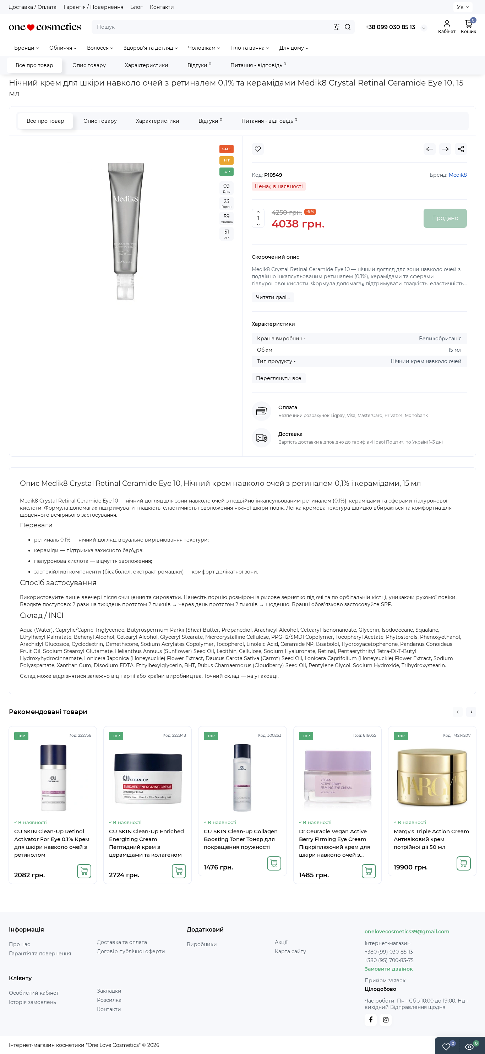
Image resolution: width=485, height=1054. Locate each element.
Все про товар (34, 65)
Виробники (202, 944)
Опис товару (89, 65)
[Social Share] (461, 149)
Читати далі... (273, 297)
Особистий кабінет (34, 993)
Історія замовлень (32, 1002)
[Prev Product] (430, 149)
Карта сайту (290, 951)
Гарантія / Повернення (93, 7)
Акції (281, 942)
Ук (460, 7)
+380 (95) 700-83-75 (389, 960)
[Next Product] (445, 149)
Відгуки (199, 65)
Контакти (162, 7)
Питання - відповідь (258, 65)
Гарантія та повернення (40, 953)
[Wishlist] (258, 149)
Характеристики (146, 65)
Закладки (109, 991)
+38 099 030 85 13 (390, 27)
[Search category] (336, 27)
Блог (136, 7)
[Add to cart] (84, 871)
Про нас (19, 944)
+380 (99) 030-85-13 (389, 952)
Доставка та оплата (122, 942)
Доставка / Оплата (32, 7)
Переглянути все (278, 378)
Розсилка (109, 1000)
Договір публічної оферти (131, 951)
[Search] (347, 27)
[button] (458, 712)
